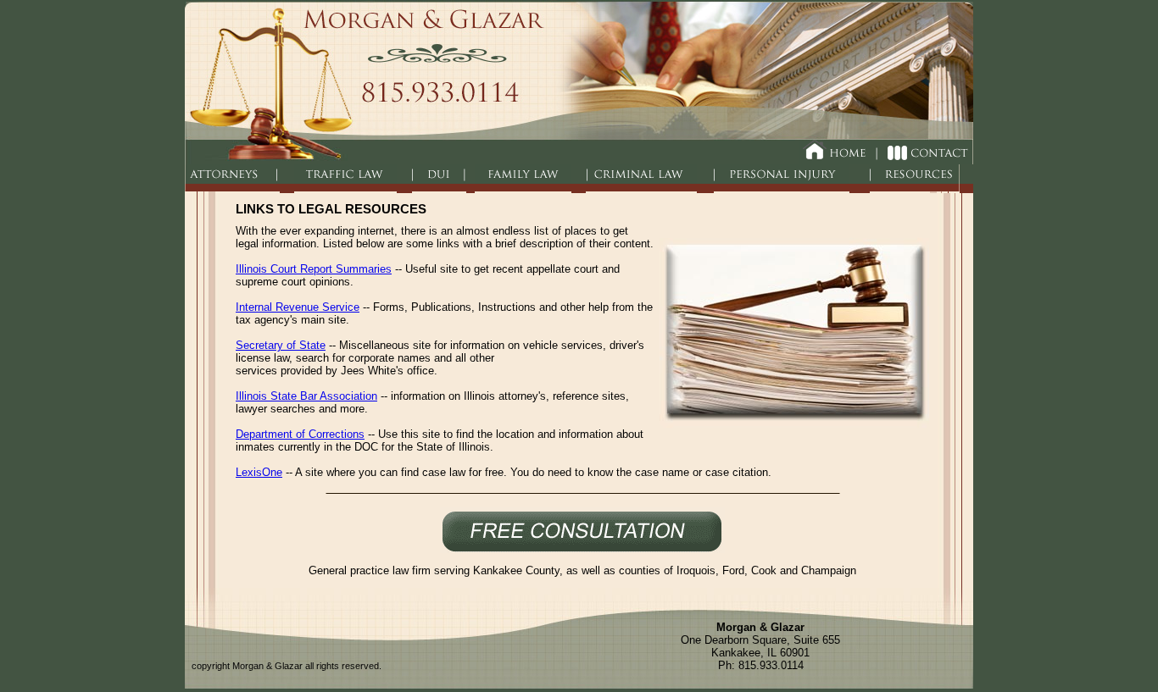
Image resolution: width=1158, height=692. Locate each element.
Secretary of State (281, 345)
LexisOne (259, 472)
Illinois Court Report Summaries (314, 269)
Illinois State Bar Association (306, 396)
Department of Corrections (300, 434)
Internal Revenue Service (297, 307)
